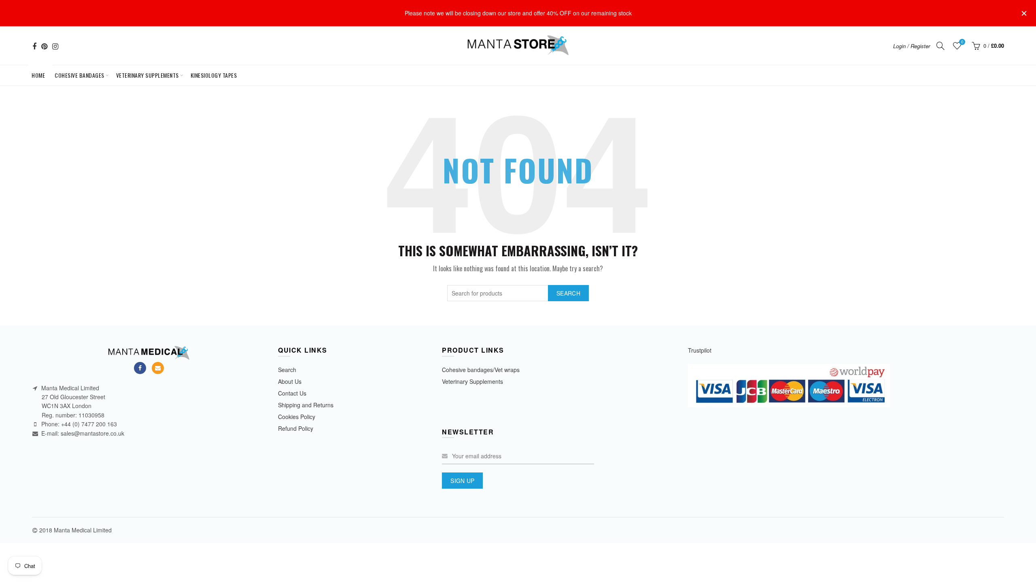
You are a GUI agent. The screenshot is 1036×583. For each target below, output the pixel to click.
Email (158, 368)
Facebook (140, 368)
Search (568, 293)
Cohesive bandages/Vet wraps (481, 370)
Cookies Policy (296, 417)
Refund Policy (295, 428)
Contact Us (292, 393)
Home (40, 72)
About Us (289, 381)
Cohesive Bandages (79, 75)
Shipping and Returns (305, 405)
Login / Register (911, 46)
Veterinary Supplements (147, 75)
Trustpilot (699, 350)
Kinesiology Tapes (214, 75)
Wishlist (962, 42)
